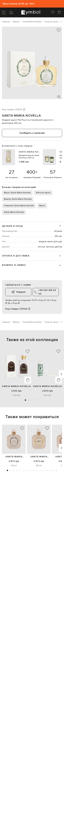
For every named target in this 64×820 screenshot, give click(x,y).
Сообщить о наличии (32, 133)
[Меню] (4, 12)
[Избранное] (53, 12)
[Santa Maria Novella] (14, 439)
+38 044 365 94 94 (47, 292)
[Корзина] (59, 12)
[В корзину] (27, 380)
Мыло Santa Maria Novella (17, 192)
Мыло (42, 205)
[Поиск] (11, 12)
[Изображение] (58, 96)
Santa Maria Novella (21, 116)
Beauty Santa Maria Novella (18, 199)
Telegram (21, 292)
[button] (25, 400)
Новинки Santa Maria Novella (19, 205)
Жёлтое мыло (43, 192)
